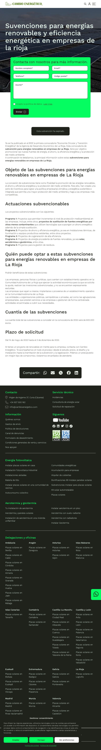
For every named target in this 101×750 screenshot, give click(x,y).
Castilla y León (83, 610)
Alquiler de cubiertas (61, 475)
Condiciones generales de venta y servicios (25, 442)
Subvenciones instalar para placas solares (71, 485)
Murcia (32, 698)
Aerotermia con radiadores (64, 518)
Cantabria (34, 610)
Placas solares (58, 494)
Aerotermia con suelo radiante (65, 513)
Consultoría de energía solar (65, 402)
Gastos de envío (13, 424)
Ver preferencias (66, 740)
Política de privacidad (48, 745)
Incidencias (57, 397)
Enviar (19, 112)
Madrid (9, 698)
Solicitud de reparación (63, 406)
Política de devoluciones (17, 428)
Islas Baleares (83, 543)
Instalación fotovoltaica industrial (21, 470)
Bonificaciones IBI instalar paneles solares (71, 480)
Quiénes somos (12, 419)
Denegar (41, 740)
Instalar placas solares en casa (20, 465)
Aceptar (15, 740)
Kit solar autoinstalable (62, 490)
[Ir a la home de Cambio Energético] (24, 4)
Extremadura (35, 669)
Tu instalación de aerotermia (19, 508)
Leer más (47, 104)
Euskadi (9, 669)
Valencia (56, 698)
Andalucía (10, 543)
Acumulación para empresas (65, 470)
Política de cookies (32, 745)
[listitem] (45, 373)
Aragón (32, 543)
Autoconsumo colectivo (16, 492)
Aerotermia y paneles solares (19, 513)
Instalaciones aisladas (15, 475)
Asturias (56, 543)
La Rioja (80, 669)
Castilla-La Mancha (62, 610)
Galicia (55, 669)
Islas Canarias (12, 610)
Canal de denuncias (14, 433)
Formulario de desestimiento (19, 438)
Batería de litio (12, 480)
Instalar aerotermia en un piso (65, 508)
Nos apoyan (11, 447)
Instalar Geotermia (60, 523)
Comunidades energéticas (63, 465)
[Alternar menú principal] (94, 4)
